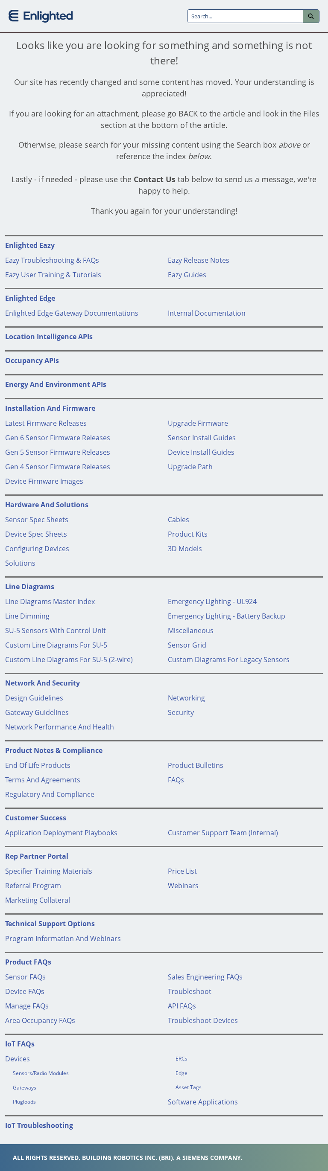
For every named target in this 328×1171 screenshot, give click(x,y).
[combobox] (245, 16)
